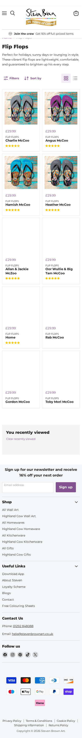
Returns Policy (58, 725)
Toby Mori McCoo (59, 402)
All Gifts (8, 548)
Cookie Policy (66, 720)
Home (10, 337)
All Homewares (13, 522)
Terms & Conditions (39, 720)
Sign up (66, 487)
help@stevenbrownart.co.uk (32, 634)
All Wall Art (10, 510)
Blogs (6, 593)
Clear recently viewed (21, 439)
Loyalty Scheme (13, 587)
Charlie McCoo (17, 140)
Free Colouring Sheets (18, 606)
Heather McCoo (58, 205)
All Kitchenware (13, 535)
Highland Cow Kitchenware (22, 542)
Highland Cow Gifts (16, 554)
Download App (13, 574)
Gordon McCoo (17, 402)
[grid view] (66, 78)
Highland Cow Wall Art (19, 516)
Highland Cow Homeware (21, 529)
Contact (8, 599)
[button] (12, 145)
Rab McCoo (54, 337)
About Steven (12, 580)
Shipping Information (29, 725)
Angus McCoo (56, 140)
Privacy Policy (12, 720)
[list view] (75, 78)
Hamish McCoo (17, 205)
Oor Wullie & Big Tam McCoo (59, 271)
